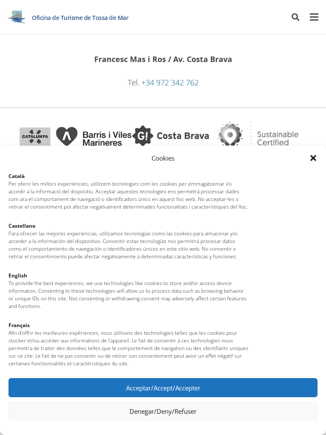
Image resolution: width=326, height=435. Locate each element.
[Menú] (314, 17)
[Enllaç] (16, 17)
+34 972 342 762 (170, 82)
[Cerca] (295, 17)
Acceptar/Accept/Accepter (163, 388)
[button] (313, 158)
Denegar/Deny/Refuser (163, 411)
